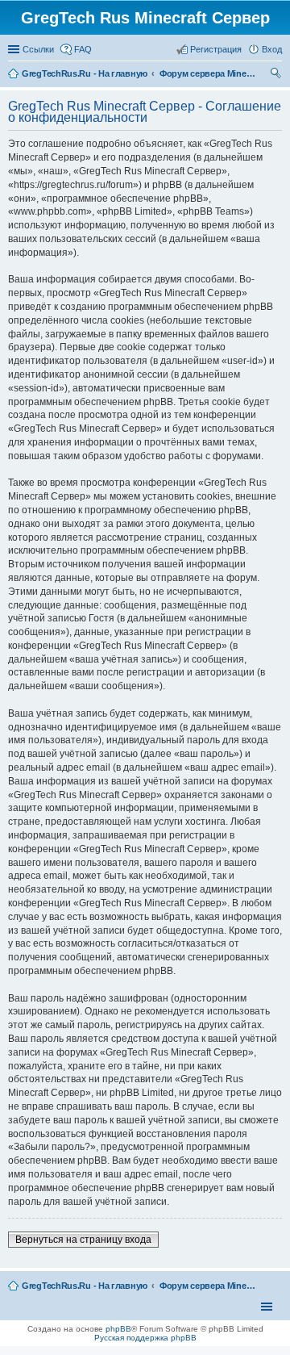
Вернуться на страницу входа (83, 1239)
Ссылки (38, 49)
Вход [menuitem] (272, 49)
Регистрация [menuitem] (216, 49)
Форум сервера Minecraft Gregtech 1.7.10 (208, 1285)
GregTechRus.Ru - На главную (84, 1285)
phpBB (118, 1328)
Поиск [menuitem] (277, 75)
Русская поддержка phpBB (145, 1337)
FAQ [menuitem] (83, 49)
